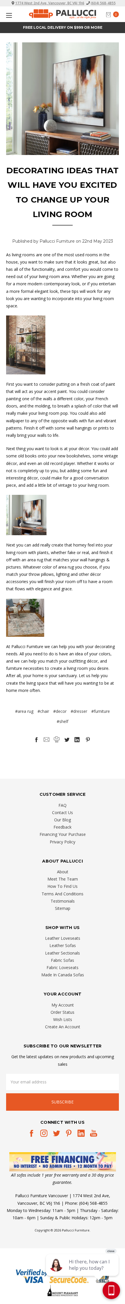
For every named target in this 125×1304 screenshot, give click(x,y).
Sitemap (62, 908)
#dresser (79, 711)
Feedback (62, 827)
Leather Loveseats (62, 938)
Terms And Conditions (62, 894)
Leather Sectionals (62, 953)
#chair (43, 711)
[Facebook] (36, 739)
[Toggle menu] (8, 15)
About (62, 871)
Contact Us (62, 812)
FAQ (62, 805)
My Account (62, 1005)
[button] (62, 1161)
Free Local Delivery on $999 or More (62, 27)
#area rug (24, 711)
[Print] (57, 739)
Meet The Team (62, 879)
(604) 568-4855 (103, 3)
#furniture (100, 711)
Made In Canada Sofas (62, 974)
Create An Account (62, 1026)
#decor (60, 711)
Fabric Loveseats (62, 967)
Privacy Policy (62, 842)
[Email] (46, 739)
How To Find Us (62, 886)
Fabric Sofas (62, 960)
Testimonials (63, 901)
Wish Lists (62, 1019)
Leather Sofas (62, 945)
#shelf (62, 721)
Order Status (62, 1012)
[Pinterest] (88, 739)
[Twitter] (67, 739)
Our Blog (62, 820)
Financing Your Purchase (63, 834)
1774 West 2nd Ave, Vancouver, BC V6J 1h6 (49, 3)
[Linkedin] (77, 739)
